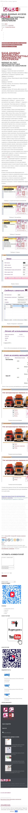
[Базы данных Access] (6, 782)
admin (6, 23)
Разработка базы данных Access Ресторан (13, 689)
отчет (8, 156)
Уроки (5, 613)
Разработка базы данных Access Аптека (13, 698)
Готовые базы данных (10, 27)
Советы (6, 611)
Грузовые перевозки (21, 535)
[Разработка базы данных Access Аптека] (7, 696)
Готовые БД (13, 535)
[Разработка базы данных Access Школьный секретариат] (7, 676)
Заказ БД (6, 610)
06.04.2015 (10, 25)
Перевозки (4, 537)
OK (16, 811)
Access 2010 (7, 535)
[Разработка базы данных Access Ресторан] (7, 687)
